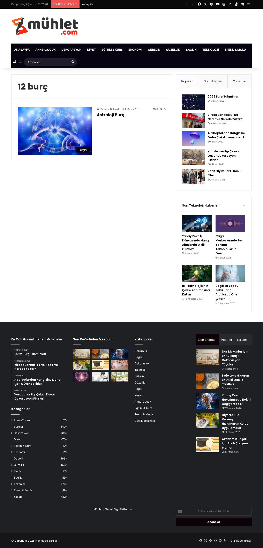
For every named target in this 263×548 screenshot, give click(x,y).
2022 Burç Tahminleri (223, 96)
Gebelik (154, 49)
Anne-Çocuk (45, 49)
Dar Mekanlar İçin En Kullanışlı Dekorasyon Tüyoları (235, 357)
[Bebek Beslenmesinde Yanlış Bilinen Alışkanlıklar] (119, 365)
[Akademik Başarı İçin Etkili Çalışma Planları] (101, 365)
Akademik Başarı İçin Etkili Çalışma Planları (235, 443)
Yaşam (18, 496)
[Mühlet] (44, 26)
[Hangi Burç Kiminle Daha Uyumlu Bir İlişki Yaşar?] (81, 376)
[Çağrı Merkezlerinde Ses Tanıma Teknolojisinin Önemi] (230, 223)
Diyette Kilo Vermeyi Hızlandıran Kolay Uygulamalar (235, 421)
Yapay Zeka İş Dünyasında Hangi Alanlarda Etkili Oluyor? (196, 242)
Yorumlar (239, 81)
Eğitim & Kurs (112, 49)
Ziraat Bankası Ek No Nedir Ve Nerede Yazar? (225, 117)
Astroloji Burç (110, 115)
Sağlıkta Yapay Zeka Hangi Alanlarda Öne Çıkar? (227, 292)
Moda (17, 471)
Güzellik (173, 49)
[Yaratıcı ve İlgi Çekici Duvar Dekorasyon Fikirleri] (193, 157)
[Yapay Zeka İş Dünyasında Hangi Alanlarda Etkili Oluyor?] (197, 223)
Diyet (91, 49)
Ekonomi (135, 49)
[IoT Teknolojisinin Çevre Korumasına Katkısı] (197, 273)
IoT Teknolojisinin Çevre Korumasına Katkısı (196, 290)
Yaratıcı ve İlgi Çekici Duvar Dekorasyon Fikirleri (223, 155)
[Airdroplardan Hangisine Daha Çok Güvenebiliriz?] (193, 138)
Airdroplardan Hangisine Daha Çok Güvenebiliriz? (226, 135)
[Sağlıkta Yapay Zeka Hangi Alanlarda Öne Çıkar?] (230, 273)
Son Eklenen (213, 81)
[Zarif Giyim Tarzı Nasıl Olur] (193, 176)
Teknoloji (210, 49)
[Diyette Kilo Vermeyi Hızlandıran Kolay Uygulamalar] (81, 365)
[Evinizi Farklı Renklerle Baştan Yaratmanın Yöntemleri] (119, 376)
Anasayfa (22, 49)
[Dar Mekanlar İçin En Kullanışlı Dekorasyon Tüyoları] (81, 353)
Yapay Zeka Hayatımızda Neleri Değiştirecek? (110, 4)
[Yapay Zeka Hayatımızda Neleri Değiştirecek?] (119, 353)
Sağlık (191, 49)
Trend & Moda (235, 49)
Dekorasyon (71, 49)
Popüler (187, 81)
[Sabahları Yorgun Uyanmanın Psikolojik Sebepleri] (101, 376)
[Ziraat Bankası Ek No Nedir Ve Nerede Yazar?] (193, 120)
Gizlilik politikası (145, 420)
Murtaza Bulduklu (110, 109)
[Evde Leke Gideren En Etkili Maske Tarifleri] (101, 353)
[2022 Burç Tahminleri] (193, 102)
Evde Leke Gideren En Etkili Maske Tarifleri (235, 379)
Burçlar (18, 426)
